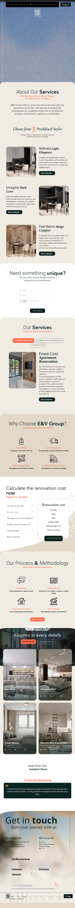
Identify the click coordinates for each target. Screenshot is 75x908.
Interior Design (38, 345)
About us (25, 4)
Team (8, 4)
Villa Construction (46, 642)
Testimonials (44, 4)
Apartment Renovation (23, 340)
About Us (42, 896)
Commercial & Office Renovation (50, 340)
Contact (54, 4)
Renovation (35, 4)
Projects (16, 4)
